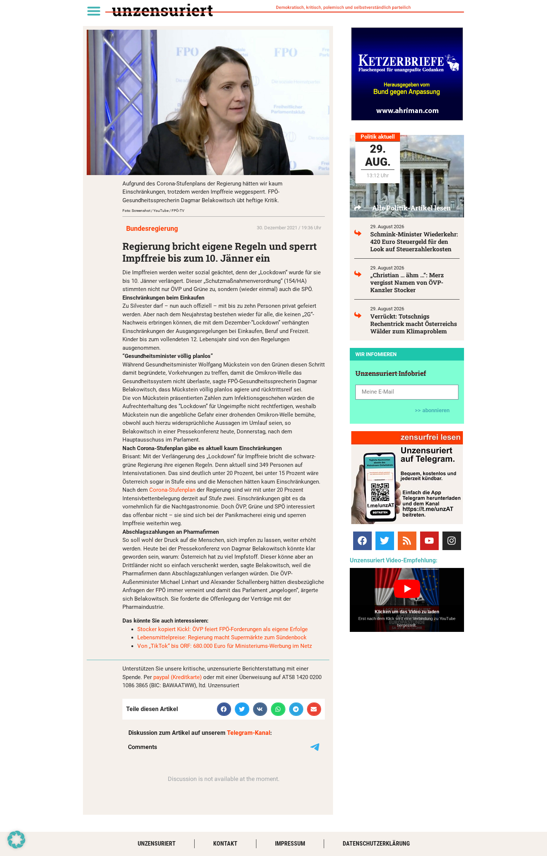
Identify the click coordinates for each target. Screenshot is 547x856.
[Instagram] (451, 541)
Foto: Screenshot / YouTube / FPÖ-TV (153, 211)
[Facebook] (362, 541)
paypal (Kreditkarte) (177, 677)
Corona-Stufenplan (172, 490)
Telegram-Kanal (248, 732)
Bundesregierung (152, 228)
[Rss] (407, 541)
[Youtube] (429, 541)
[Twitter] (384, 541)
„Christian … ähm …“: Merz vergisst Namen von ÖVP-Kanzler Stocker (407, 282)
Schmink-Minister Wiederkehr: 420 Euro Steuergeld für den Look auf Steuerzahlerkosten (414, 241)
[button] (93, 10)
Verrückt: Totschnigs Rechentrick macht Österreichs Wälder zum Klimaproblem (413, 323)
